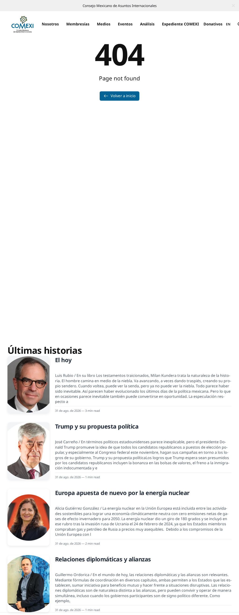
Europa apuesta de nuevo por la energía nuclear (122, 493)
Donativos (213, 24)
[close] (233, 5)
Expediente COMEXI (180, 24)
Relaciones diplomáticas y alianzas (103, 559)
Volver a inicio (123, 95)
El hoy (63, 360)
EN (228, 24)
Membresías (77, 24)
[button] (50, 24)
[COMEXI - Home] (22, 24)
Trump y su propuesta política (97, 426)
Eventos (125, 24)
